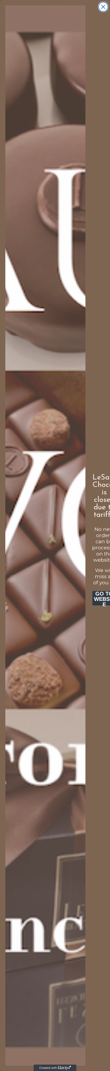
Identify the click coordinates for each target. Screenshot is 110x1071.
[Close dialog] (103, 6)
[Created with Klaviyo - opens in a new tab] (55, 1068)
